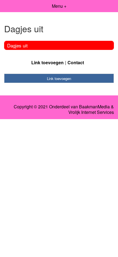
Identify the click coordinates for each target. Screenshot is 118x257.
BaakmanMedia (94, 106)
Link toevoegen (47, 62)
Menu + (59, 6)
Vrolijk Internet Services (91, 112)
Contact (76, 62)
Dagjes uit (17, 45)
